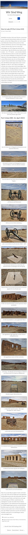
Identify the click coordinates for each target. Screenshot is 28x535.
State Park (4, 521)
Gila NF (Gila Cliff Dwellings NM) (12, 526)
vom (8, 517)
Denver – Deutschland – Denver (16, 530)
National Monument (8, 519)
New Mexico (16, 519)
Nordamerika (22, 519)
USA (8, 521)
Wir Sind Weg (14, 12)
